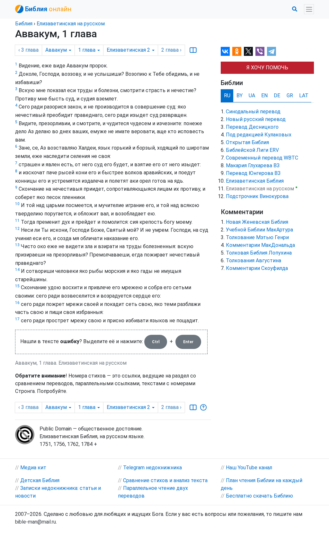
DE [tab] (277, 95)
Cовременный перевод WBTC (262, 158)
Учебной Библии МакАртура (259, 230)
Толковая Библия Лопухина (259, 253)
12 (17, 228)
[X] (248, 51)
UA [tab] (252, 95)
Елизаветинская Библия (255, 181)
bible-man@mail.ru (35, 522)
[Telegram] (271, 51)
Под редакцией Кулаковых (258, 135)
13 (17, 245)
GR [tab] (290, 95)
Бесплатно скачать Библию (259, 496)
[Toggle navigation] (309, 9)
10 (17, 204)
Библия (23, 24)
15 (17, 286)
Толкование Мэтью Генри (257, 237)
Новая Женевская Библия (257, 222)
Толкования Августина (253, 260)
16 (17, 302)
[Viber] (259, 51)
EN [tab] (264, 95)
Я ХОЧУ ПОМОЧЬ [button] (267, 68)
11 (17, 220)
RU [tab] (227, 95)
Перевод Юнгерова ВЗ (253, 173)
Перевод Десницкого (252, 127)
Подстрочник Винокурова (257, 196)
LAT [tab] (303, 95)
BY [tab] (239, 95)
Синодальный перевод (253, 112)
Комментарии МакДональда (260, 245)
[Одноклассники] (236, 51)
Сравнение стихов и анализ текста (165, 480)
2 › (171, 50)
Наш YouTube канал (249, 468)
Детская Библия (39, 480)
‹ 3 (28, 50)
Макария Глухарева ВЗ (253, 165)
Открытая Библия (247, 142)
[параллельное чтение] (193, 50)
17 (17, 319)
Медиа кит (33, 468)
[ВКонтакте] (225, 51)
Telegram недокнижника (152, 468)
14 (17, 269)
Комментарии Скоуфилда (257, 268)
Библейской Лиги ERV (252, 150)
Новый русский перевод (256, 119)
